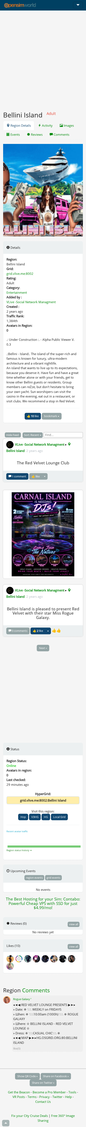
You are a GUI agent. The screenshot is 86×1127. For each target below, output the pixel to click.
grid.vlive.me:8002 (19, 273)
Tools (72, 1092)
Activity (47, 125)
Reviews (36, 134)
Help (68, 1097)
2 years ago (34, 451)
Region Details (20, 125)
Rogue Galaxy (22, 999)
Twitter (57, 1097)
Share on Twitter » (43, 1083)
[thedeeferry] (19, 958)
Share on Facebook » (56, 1076)
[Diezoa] (37, 958)
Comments (61, 134)
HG (46, 817)
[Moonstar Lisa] (10, 966)
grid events (53, 877)
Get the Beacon (19, 1092)
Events (15, 134)
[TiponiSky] (54, 958)
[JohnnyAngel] (63, 958)
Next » (43, 648)
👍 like (33, 416)
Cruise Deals (39, 1116)
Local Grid (59, 817)
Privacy (44, 1097)
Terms (32, 1097)
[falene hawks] (10, 958)
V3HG (34, 817)
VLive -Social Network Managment (31, 302)
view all (73, 924)
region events (34, 877)
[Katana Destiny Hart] (72, 958)
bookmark (51, 416)
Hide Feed (12, 435)
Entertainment (16, 292)
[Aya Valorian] (28, 958)
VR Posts (19, 1097)
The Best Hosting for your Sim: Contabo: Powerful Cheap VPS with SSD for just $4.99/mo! (43, 903)
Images (68, 125)
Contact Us (43, 1101)
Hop (23, 817)
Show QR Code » (27, 1076)
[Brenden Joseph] (46, 958)
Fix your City (20, 1116)
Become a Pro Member (50, 1092)
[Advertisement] (43, 58)
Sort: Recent (32, 435)
